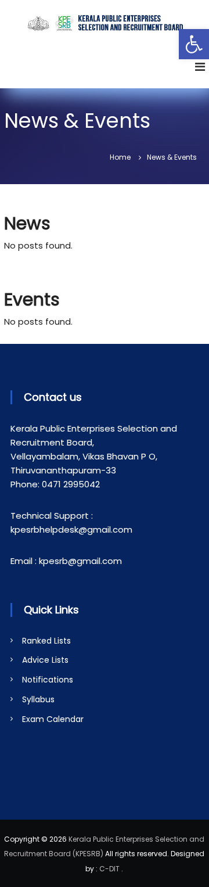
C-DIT (109, 869)
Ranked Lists (46, 641)
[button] (194, 44)
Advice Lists (45, 660)
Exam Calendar (53, 719)
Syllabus (38, 699)
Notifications (47, 679)
